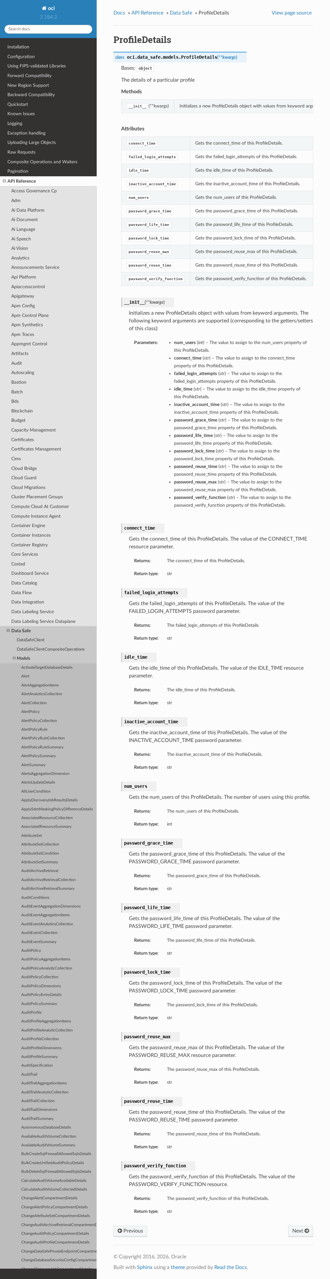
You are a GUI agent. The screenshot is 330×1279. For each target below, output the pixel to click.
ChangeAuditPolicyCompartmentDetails (55, 1233)
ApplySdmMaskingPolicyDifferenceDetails (57, 809)
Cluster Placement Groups (37, 496)
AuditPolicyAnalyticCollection (46, 968)
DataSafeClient (30, 640)
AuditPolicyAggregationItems (45, 959)
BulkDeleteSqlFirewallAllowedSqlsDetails (56, 1171)
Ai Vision (19, 248)
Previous (132, 1230)
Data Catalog (24, 583)
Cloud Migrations (28, 487)
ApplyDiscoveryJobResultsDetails (49, 800)
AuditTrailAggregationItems (44, 1083)
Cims (16, 458)
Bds (15, 401)
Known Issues (21, 113)
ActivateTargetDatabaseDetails (47, 667)
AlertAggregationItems (40, 685)
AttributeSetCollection (40, 844)
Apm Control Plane (30, 315)
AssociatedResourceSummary (46, 826)
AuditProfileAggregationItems (46, 1021)
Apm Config (23, 305)
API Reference (21, 181)
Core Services (24, 554)
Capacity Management (33, 430)
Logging (14, 123)
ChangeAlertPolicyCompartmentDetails (54, 1207)
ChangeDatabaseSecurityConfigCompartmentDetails (59, 1260)
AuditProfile (31, 1012)
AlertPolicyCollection (39, 721)
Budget (18, 420)
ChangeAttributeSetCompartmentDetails (55, 1216)
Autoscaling (22, 372)
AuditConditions (35, 897)
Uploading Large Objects (31, 142)
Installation (18, 47)
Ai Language (23, 229)
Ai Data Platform (27, 210)
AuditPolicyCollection (39, 977)
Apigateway (22, 296)
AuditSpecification (37, 1065)
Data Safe (21, 630)
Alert (25, 676)
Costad (18, 564)
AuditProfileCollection (40, 1039)
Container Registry (29, 545)
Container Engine (28, 525)
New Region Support (28, 85)
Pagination (17, 171)
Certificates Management (36, 449)
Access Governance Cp (34, 190)
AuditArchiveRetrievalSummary (47, 888)
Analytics (20, 258)
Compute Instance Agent (36, 516)
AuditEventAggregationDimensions (51, 906)
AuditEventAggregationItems (45, 915)
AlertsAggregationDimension (45, 774)
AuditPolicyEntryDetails (41, 995)
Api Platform (23, 277)
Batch (17, 392)
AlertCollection (34, 703)
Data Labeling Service (32, 611)
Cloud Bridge (24, 468)
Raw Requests (21, 152)
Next (298, 1230)
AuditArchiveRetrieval (39, 871)
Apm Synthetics (27, 324)
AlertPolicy (30, 712)
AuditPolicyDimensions (41, 986)
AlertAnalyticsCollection (41, 694)
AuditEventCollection (39, 933)
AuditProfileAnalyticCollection (47, 1030)
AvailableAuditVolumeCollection (48, 1136)
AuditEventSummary (38, 942)
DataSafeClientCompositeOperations (51, 649)
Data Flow (21, 592)
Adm (16, 200)
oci (51, 8)
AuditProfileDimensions (41, 1048)
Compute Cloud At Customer (40, 506)
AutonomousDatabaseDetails (46, 1127)
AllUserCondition (36, 791)
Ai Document (24, 219)
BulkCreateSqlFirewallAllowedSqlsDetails (56, 1154)
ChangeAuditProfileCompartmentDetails (55, 1242)
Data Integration (27, 602)
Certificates (22, 439)
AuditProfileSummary (39, 1057)
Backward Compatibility (31, 94)
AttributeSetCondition (40, 853)
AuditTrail (29, 1074)
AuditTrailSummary (37, 1119)
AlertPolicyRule (34, 729)
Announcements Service (35, 267)
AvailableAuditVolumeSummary (48, 1145)
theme (178, 1267)
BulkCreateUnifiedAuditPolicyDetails (52, 1163)
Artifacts (19, 353)
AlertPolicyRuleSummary (42, 747)
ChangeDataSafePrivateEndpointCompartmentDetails (59, 1251)
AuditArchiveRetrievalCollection (48, 880)
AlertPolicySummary (38, 756)
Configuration (21, 56)
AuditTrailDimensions (39, 1110)
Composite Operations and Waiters (42, 161)
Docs (119, 12)
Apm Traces (22, 334)
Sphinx (144, 1267)
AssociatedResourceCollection (47, 818)
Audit (16, 363)
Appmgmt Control (29, 343)
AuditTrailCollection (38, 1101)
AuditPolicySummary (39, 1004)
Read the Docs (230, 1267)
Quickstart (17, 104)
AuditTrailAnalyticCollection (45, 1092)
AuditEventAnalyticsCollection (47, 924)
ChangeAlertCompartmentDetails (49, 1198)
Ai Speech (21, 239)
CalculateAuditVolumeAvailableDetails (53, 1181)
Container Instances (31, 535)
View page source (292, 12)
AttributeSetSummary (39, 862)
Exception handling (26, 133)
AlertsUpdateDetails (38, 782)
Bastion (18, 382)
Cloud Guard (23, 477)
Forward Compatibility (29, 75)
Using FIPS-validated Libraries (36, 66)
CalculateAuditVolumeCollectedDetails (54, 1189)
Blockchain (22, 411)
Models (23, 658)
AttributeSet (31, 835)
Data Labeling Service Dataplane (43, 621)
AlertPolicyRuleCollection (43, 738)
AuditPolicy (31, 950)
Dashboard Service (30, 573)
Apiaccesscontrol (28, 286)
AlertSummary (33, 765)
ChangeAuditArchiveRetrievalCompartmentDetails (59, 1225)
